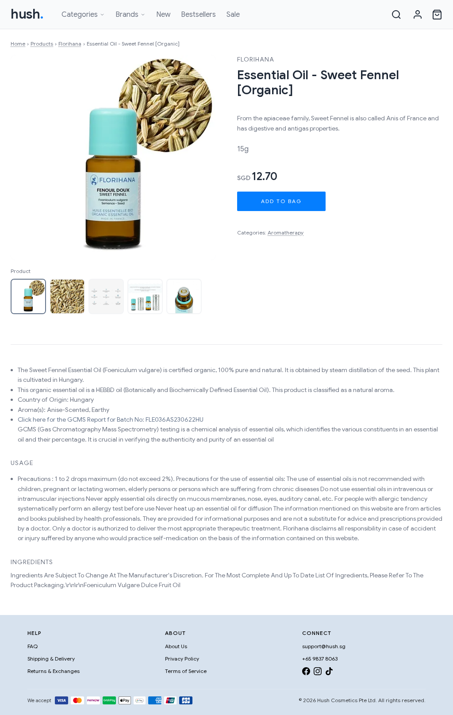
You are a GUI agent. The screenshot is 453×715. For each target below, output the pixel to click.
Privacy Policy (182, 658)
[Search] (396, 15)
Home (18, 43)
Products (42, 43)
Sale (233, 14)
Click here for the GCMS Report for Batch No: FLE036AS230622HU (110, 419)
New (163, 14)
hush (27, 14)
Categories (79, 14)
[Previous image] (26, 157)
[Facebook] (306, 672)
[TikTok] (329, 672)
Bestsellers (198, 14)
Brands (126, 14)
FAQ (32, 646)
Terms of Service (186, 671)
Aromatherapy (285, 232)
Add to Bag (281, 201)
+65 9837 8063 (320, 658)
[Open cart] (437, 14)
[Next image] (200, 157)
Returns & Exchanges (53, 671)
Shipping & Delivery (51, 658)
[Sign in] (418, 15)
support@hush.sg (324, 646)
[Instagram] (318, 672)
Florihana (69, 43)
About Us (176, 646)
